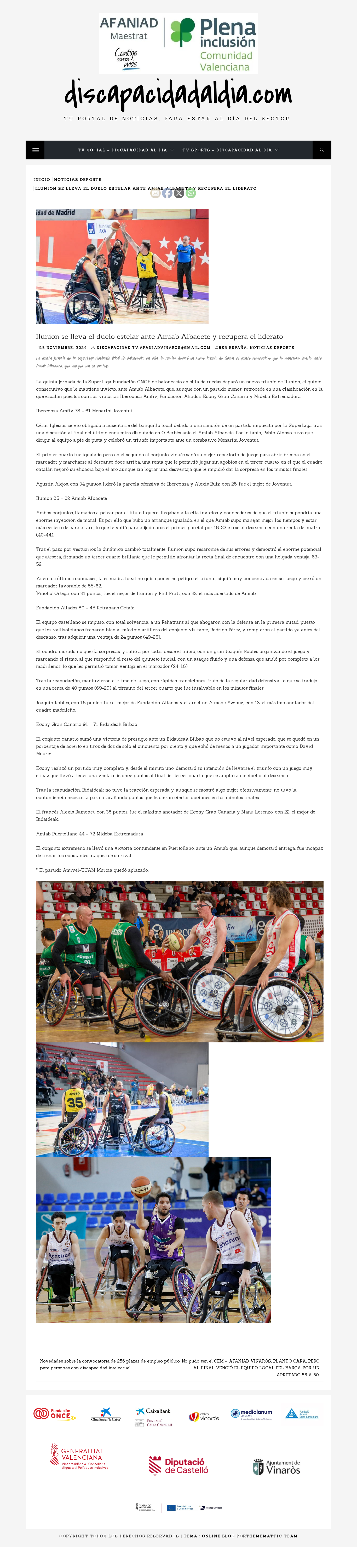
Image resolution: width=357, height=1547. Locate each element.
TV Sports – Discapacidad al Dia (227, 150)
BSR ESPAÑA (233, 347)
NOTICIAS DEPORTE (272, 347)
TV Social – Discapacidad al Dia (123, 150)
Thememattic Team (272, 1536)
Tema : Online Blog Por (215, 1536)
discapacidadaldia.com (178, 93)
